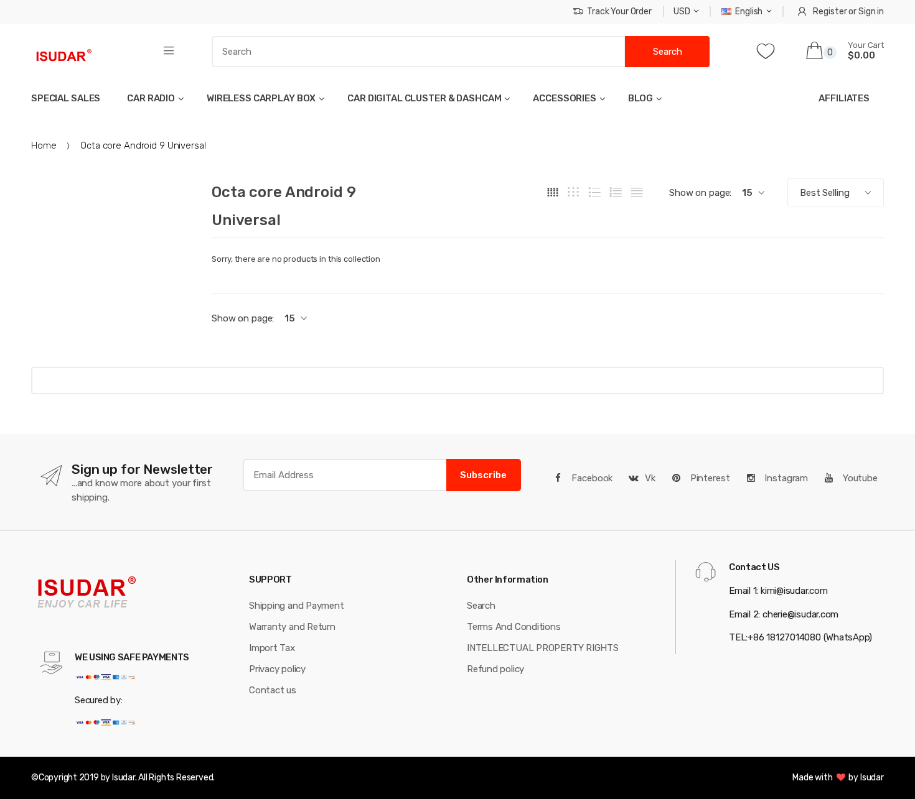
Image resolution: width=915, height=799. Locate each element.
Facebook (591, 478)
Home (43, 145)
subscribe (483, 475)
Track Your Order (619, 11)
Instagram (785, 478)
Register (830, 11)
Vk (650, 478)
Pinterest (709, 478)
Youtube (859, 478)
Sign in (871, 11)
